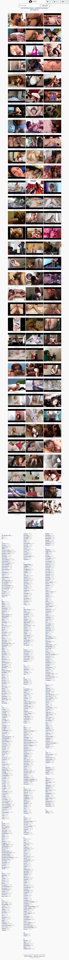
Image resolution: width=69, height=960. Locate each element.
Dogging (4, 843)
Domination (5, 846)
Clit (3, 756)
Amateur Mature (7, 551)
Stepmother (49, 645)
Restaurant (27, 945)
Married (26, 734)
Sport (47, 635)
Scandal (47, 556)
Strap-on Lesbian (50, 654)
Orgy (25, 831)
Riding (47, 533)
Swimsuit (48, 678)
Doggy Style (5, 844)
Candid (4, 717)
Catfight (4, 727)
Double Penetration (8, 857)
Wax (46, 783)
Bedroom (4, 635)
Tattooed (48, 690)
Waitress (48, 779)
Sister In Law (49, 592)
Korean (26, 684)
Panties (26, 847)
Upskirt (47, 762)
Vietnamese (49, 769)
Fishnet (4, 928)
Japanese (26, 669)
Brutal (3, 695)
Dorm (3, 849)
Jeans (25, 671)
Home (25, 627)
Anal (3, 571)
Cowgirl (4, 788)
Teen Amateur (49, 694)
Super (47, 670)
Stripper (47, 661)
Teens (47, 701)
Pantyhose (27, 848)
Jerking (26, 672)
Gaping (26, 571)
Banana (4, 621)
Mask (25, 736)
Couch (4, 783)
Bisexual (4, 654)
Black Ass (4, 659)
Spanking (48, 628)
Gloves (26, 585)
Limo (25, 710)
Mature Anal (27, 744)
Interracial (27, 658)
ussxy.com (42, 956)
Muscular (26, 784)
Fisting (4, 930)
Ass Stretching (6, 585)
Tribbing (47, 738)
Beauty (4, 634)
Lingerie (26, 711)
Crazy (3, 790)
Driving (4, 864)
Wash (47, 780)
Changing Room (6, 737)
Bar (3, 624)
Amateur (4, 555)
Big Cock (4, 640)
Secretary (48, 563)
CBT (3, 708)
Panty (25, 850)
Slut (46, 608)
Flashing (26, 535)
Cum (3, 810)
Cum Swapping (6, 806)
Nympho (26, 813)
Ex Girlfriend (5, 886)
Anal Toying (5, 569)
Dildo (3, 836)
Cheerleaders (6, 741)
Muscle (26, 782)
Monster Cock (28, 771)
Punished (26, 918)
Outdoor (26, 834)
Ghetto (26, 577)
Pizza (25, 876)
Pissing (26, 874)
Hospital (26, 630)
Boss (3, 675)
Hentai (26, 619)
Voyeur (47, 774)
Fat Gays (4, 912)
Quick (25, 935)
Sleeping (48, 603)
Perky (25, 863)
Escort (3, 881)
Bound (4, 679)
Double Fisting (6, 856)
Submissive (48, 667)
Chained (4, 733)
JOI (25, 666)
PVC (25, 840)
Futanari (26, 559)
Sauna (47, 555)
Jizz (25, 674)
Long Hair (26, 719)
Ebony (3, 873)
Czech (3, 818)
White (47, 795)
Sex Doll (47, 571)
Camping (4, 714)
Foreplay (26, 546)
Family (3, 909)
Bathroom (5, 625)
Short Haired (49, 582)
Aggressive (5, 547)
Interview (26, 659)
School (47, 559)
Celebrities (5, 730)
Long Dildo (27, 718)
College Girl (5, 770)
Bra (3, 685)
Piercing (26, 871)
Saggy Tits (48, 551)
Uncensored (49, 754)
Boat (3, 669)
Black (3, 661)
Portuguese (27, 887)
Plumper (26, 879)
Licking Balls (27, 706)
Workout (48, 803)
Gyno (25, 604)
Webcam (48, 785)
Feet (3, 915)
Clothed (4, 759)
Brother (4, 691)
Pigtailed (26, 873)
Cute (3, 817)
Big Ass (4, 638)
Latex (25, 695)
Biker (3, 648)
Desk (3, 835)
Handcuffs (27, 613)
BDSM (4, 605)
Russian (47, 545)
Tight (47, 715)
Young (47, 812)
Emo (3, 877)
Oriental (26, 832)
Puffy (25, 914)
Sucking (47, 669)
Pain (25, 842)
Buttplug (4, 703)
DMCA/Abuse (28, 956)
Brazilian (4, 682)
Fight (3, 920)
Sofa (46, 614)
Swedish (47, 675)
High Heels (27, 622)
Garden (26, 572)
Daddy (4, 823)
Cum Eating (5, 802)
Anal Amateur (6, 559)
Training (47, 733)
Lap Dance (27, 694)
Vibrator (47, 767)
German (26, 575)
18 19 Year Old (6, 535)
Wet (46, 791)
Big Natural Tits (6, 643)
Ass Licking (5, 582)
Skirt (46, 598)
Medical (26, 748)
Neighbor (26, 797)
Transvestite (49, 736)
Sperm (47, 632)
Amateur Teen (6, 553)
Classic (4, 749)
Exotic (3, 891)
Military (26, 756)
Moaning (26, 764)
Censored (4, 732)
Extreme (4, 894)
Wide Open (48, 798)
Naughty (26, 795)
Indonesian (27, 651)
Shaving (47, 577)
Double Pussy (6, 859)
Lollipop (26, 714)
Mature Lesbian (28, 745)
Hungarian (27, 641)
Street (47, 659)
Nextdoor (26, 802)
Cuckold (4, 798)
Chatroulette (5, 738)
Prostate (26, 903)
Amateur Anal (6, 550)
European (4, 885)
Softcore (48, 616)
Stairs (47, 643)
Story (47, 651)
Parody (26, 853)
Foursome (26, 550)
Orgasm (26, 829)
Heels (25, 617)
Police (25, 881)
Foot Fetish (27, 543)
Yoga (46, 811)
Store (47, 649)
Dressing (4, 860)
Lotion (25, 721)
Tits (46, 722)
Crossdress (5, 793)
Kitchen (26, 682)
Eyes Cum (5, 896)
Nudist (26, 806)
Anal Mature (5, 566)
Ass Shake (5, 584)
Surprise (47, 672)
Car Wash (4, 720)
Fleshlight (26, 537)
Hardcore (26, 616)
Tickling (47, 709)
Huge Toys (27, 637)
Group (25, 600)
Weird (47, 788)
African (4, 545)
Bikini (3, 650)
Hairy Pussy (27, 609)
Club (3, 761)
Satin (46, 553)
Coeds (3, 767)
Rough (47, 540)
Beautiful (4, 632)
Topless (47, 728)
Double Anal (5, 851)
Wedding (48, 787)
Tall (46, 686)
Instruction (27, 656)
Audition (4, 592)
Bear (3, 630)
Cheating (4, 740)
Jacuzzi (26, 668)
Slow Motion (49, 606)
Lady (25, 692)
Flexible (26, 538)
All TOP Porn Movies (27, 8)
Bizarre (4, 658)
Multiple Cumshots (29, 779)
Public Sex (27, 910)
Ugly (46, 753)
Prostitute (27, 905)
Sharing (47, 574)
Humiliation (27, 640)
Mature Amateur (28, 742)
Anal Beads (5, 561)
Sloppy (47, 604)
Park (25, 852)
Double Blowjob (6, 852)
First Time (5, 927)
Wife (46, 799)
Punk (25, 921)
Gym (25, 603)
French (26, 554)
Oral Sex (26, 827)
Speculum (48, 630)
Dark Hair (4, 830)
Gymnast (26, 601)
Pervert (26, 865)
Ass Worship (5, 588)
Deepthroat (5, 833)
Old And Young (28, 821)
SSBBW (47, 550)
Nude (25, 805)
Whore (47, 796)
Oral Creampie (28, 826)
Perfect (26, 861)
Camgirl (4, 712)
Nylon (25, 811)
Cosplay (4, 782)
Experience (5, 893)
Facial (3, 906)
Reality (26, 940)
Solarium (48, 617)
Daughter (4, 831)
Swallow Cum (49, 673)
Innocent (26, 653)
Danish (4, 828)
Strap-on (48, 656)
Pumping (26, 916)
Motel (25, 774)
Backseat (4, 609)
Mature (26, 747)
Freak (25, 551)
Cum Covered (6, 801)
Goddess (26, 587)
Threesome (48, 707)
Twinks (47, 746)
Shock (47, 580)
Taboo (47, 685)
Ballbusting (5, 616)
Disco (3, 840)
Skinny (47, 596)
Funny (25, 558)
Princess (26, 895)
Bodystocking (6, 670)
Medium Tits (27, 750)
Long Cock (27, 716)
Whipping (48, 793)
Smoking (48, 611)
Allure (3, 548)
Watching (48, 782)
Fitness (26, 533)
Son (46, 622)
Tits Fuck (48, 719)
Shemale (48, 579)
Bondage (4, 672)
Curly (3, 815)
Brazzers (4, 683)
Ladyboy (26, 690)
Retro (25, 947)
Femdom (4, 917)
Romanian (48, 537)
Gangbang (27, 569)
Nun (25, 808)
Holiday (26, 624)
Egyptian (4, 875)
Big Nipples (5, 645)
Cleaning (4, 753)
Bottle (3, 677)
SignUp (57, 1)
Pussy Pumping (28, 926)
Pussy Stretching (29, 927)
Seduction (48, 566)
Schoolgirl (48, 558)
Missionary (27, 761)
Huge (25, 638)
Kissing (26, 681)
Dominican (5, 848)
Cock (3, 765)
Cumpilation (5, 807)
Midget (26, 755)
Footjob (26, 545)
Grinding (26, 598)
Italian (25, 661)
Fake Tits (4, 907)
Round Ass (48, 542)
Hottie (25, 633)
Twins (47, 748)
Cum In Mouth (6, 804)
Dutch (3, 868)
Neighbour (27, 798)
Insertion (26, 655)
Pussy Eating (27, 922)
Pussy (25, 929)
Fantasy (4, 911)
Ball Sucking (5, 614)
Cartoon (4, 722)
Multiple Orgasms (29, 780)
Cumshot (4, 809)
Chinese (4, 743)
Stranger (48, 653)
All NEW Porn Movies (41, 8)
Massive (26, 739)
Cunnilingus (5, 812)
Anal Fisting (5, 564)
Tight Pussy (48, 714)
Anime (4, 574)
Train (46, 735)
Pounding (26, 890)
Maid (25, 732)
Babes (3, 606)
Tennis (47, 703)
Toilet (47, 725)
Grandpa (26, 593)
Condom (4, 777)
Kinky (25, 679)
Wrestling (48, 806)
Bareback (4, 622)
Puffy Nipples (28, 913)
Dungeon (4, 867)
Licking (26, 708)
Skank (47, 595)
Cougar (4, 785)
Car (3, 724)
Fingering (4, 923)
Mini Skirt (26, 760)
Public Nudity (28, 908)
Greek (25, 596)
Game (25, 567)
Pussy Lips (27, 924)
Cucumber (5, 799)
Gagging (26, 566)
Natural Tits (27, 790)
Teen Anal (48, 696)
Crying (4, 794)
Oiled (25, 819)
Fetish (3, 919)
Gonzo (25, 588)
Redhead (26, 944)
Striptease (48, 662)
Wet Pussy (48, 790)
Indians (26, 650)
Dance (4, 825)
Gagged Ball (27, 564)
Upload (66, 1)
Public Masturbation (30, 906)
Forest (25, 548)
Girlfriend (26, 579)
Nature (26, 794)
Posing (26, 889)
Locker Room (27, 713)
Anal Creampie (6, 563)
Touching (48, 730)
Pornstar (26, 885)
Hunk (25, 643)
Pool (25, 884)
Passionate (27, 857)
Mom (25, 768)
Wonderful (48, 801)
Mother (26, 776)
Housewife (27, 635)
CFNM (4, 709)
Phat (25, 868)
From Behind (27, 556)
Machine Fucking (29, 731)
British (4, 690)
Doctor (4, 841)
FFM (3, 901)
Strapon (47, 657)
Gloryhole (26, 583)
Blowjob (4, 667)
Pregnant (26, 892)
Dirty (3, 838)
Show (47, 587)
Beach (3, 627)
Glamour (26, 580)
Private (26, 898)
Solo (46, 620)
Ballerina (4, 617)
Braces (4, 680)
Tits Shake (48, 720)
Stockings (48, 648)
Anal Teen (5, 567)
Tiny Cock (48, 717)
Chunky (4, 748)
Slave (47, 601)
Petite (25, 866)
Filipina (4, 922)
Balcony (4, 611)
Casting (4, 725)
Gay (25, 574)
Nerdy (25, 800)
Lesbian (26, 705)
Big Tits (4, 646)
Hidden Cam (27, 621)
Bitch (3, 656)
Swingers (48, 680)
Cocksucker (5, 764)
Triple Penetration (50, 743)
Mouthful (26, 777)
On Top (26, 824)
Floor (25, 540)
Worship (47, 804)
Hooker (26, 629)
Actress (4, 543)
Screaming (48, 561)
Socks (47, 612)
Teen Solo (48, 699)
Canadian (4, 716)
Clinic (3, 754)
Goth (25, 592)
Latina (25, 697)
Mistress (26, 763)
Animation (5, 572)
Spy (46, 640)
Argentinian (5, 577)
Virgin (47, 772)
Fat (3, 914)
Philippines (27, 869)
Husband (26, 645)
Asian (3, 579)
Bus (3, 701)
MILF (25, 727)
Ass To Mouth (6, 587)
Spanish (47, 627)
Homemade (27, 625)
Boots (3, 674)
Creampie (4, 791)
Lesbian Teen (27, 703)
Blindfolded (5, 662)
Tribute (47, 739)
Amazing (4, 556)
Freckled (26, 553)
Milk (25, 758)
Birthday (4, 653)
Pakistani (26, 844)
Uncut (47, 756)
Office (25, 818)
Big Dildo (4, 642)
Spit (46, 633)
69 (2, 538)
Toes (46, 723)
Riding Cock (27, 948)
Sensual (47, 567)
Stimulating (48, 646)
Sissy (46, 590)
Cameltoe (4, 711)
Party (25, 855)
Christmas (5, 745)
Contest (4, 778)
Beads (3, 629)
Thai (46, 704)
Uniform (47, 761)
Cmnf (3, 762)
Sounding (48, 624)
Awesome (5, 595)
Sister (47, 593)
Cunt (3, 814)
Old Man (26, 823)
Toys (46, 731)
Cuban (4, 796)
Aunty (3, 593)
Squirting (48, 641)
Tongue (47, 727)
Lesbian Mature (28, 702)
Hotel (25, 632)
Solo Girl (48, 619)
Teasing (47, 693)
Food (25, 542)
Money (26, 769)
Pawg (25, 858)
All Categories (34, 9)
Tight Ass (48, 712)
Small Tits (48, 609)
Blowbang (5, 666)
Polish (25, 882)
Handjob (26, 614)
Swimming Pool (50, 677)
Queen (26, 934)
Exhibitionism (6, 889)
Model (25, 766)
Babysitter (5, 608)
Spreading (48, 636)
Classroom (5, 751)
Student (47, 664)
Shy (46, 588)
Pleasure (26, 877)
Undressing (48, 759)
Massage (26, 737)
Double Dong (6, 854)
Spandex (48, 625)
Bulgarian (4, 698)
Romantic (48, 538)
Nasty (25, 789)
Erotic (3, 880)
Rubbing (47, 543)
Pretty (25, 893)
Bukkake (4, 696)
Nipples (26, 803)
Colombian (5, 773)
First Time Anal (6, 925)
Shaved (47, 575)
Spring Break (49, 638)
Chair (3, 735)
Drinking (4, 862)
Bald (3, 613)
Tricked (47, 741)
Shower (47, 585)
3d (2, 537)
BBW (3, 603)
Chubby (4, 746)
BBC (3, 601)
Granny (26, 595)
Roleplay (47, 535)
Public (25, 911)
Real (25, 942)
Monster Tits (27, 772)
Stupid (47, 665)
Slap (46, 600)
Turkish (47, 744)
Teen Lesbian (49, 698)
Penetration (27, 860)
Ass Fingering (6, 580)
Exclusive (4, 888)
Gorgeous (26, 590)
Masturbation (28, 740)
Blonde (4, 664)
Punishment (27, 919)
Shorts (47, 583)
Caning (4, 719)
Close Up (4, 757)
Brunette (4, 693)
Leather (26, 698)
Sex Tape (48, 572)
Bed (3, 637)
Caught (4, 728)
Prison (25, 897)
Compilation (5, 775)
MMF (25, 729)
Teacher (47, 691)
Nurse (25, 810)
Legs (25, 700)
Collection (5, 769)
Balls (3, 619)
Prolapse (26, 900)
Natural (26, 792)
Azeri (3, 596)
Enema (4, 878)
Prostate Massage (29, 901)
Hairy (25, 611)
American (4, 558)
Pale (25, 845)
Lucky (25, 722)
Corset (4, 780)
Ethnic (3, 883)
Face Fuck (5, 903)
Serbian (47, 569)
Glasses (26, 582)
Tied (46, 711)
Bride (3, 688)
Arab (3, 576)
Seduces (47, 564)
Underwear (48, 757)
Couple (4, 786)
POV (25, 839)
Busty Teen (5, 699)
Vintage (47, 770)
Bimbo (4, 651)
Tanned (47, 688)
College (4, 772)
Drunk (3, 865)
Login (49, 2)
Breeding (4, 687)
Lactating (26, 689)
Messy (25, 752)
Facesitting (5, 904)
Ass (3, 590)
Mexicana (26, 753)
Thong (47, 706)
